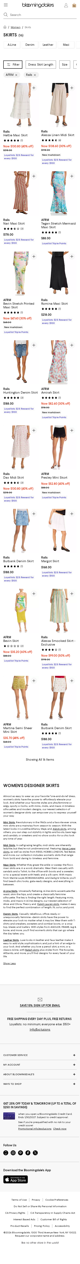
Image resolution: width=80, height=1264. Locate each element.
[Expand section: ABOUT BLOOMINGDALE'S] (40, 1074)
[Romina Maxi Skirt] (59, 274)
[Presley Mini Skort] (59, 447)
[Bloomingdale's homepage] (5, 27)
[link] (21, 144)
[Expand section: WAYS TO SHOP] (40, 1084)
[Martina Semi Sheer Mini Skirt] (21, 698)
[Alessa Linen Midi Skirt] (59, 105)
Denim (30, 44)
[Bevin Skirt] (21, 611)
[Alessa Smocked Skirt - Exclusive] (59, 611)
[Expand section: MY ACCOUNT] (40, 1064)
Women (16, 27)
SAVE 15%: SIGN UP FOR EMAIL (40, 1005)
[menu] (5, 4)
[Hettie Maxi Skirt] (21, 105)
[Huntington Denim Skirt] (21, 362)
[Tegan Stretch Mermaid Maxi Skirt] (59, 193)
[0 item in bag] (74, 5)
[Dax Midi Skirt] (21, 447)
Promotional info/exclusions (34, 1128)
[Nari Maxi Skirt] (21, 193)
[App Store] (15, 1179)
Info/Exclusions (40, 1029)
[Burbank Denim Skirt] (21, 531)
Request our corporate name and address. (40, 1235)
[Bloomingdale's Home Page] (38, 5)
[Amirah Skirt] (59, 362)
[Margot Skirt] (59, 531)
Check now (59, 1128)
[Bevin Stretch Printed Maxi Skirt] (21, 274)
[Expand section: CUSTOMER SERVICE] (40, 1055)
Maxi (66, 44)
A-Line (12, 44)
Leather (48, 44)
